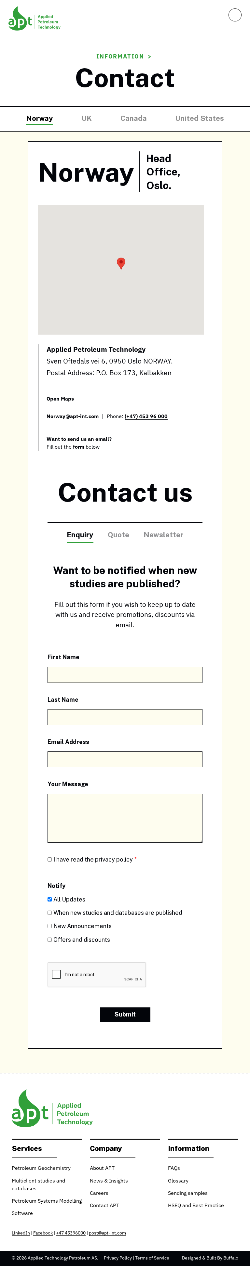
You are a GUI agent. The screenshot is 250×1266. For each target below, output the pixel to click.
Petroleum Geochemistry (41, 1168)
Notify (57, 885)
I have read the (93, 859)
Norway (39, 118)
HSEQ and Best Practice (196, 1205)
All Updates (69, 899)
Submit (125, 1014)
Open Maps (60, 399)
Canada (133, 118)
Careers (99, 1193)
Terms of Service (152, 1258)
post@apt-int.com (107, 1233)
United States (199, 118)
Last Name (63, 699)
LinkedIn (21, 1233)
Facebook (43, 1233)
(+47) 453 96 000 (146, 416)
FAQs (174, 1168)
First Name (63, 656)
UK (86, 118)
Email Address (68, 741)
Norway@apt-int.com (73, 416)
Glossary (178, 1181)
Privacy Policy (118, 1258)
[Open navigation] (235, 14)
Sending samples (188, 1193)
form (78, 447)
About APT (102, 1168)
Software (22, 1213)
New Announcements (82, 925)
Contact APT (104, 1205)
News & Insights (109, 1181)
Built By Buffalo (222, 1258)
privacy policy (114, 859)
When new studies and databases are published (117, 912)
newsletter (163, 534)
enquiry (80, 534)
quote (118, 534)
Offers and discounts (81, 939)
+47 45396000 (71, 1233)
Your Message (68, 783)
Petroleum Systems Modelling (47, 1201)
